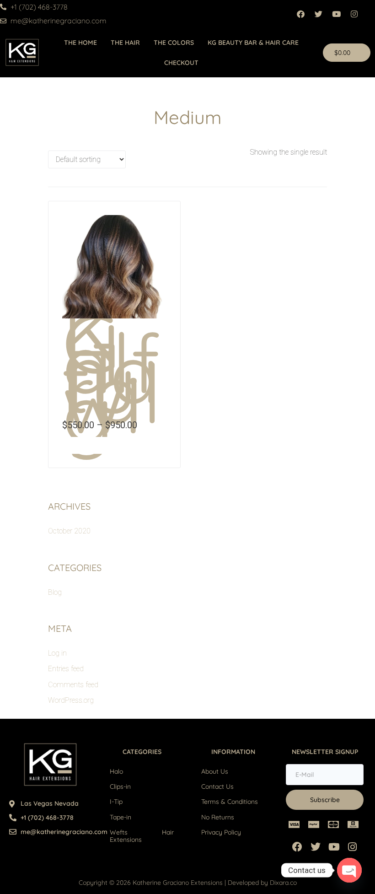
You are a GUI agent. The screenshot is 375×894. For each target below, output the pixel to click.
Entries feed (66, 668)
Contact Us (217, 786)
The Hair (125, 42)
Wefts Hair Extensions (142, 835)
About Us (214, 771)
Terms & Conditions (229, 801)
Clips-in (120, 786)
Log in (57, 653)
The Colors (174, 42)
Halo (116, 771)
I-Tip (116, 801)
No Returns (217, 817)
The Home (80, 42)
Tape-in (120, 817)
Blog (55, 592)
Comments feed (73, 684)
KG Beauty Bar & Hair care (253, 42)
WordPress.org (71, 700)
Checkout (181, 63)
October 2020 (69, 531)
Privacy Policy (221, 832)
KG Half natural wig (111, 372)
